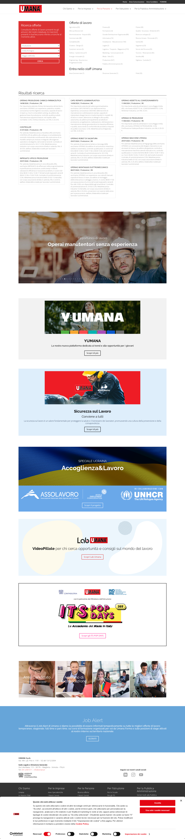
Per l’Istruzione (122, 9)
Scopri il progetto (92, 505)
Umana (21, 792)
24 (109, 278)
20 (101, 278)
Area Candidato (152, 2)
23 (107, 278)
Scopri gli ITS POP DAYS (93, 635)
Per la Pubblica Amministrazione (149, 9)
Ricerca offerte (83, 792)
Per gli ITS (111, 795)
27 (116, 278)
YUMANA (163, 2)
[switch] (70, 834)
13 (86, 278)
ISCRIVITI (92, 738)
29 (120, 278)
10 (79, 278)
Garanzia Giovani (111, 679)
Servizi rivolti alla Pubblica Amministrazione (147, 796)
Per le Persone (103, 9)
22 (105, 278)
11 (81, 278)
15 (90, 278)
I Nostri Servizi (53, 795)
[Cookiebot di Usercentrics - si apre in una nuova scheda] (16, 834)
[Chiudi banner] (181, 800)
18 (96, 278)
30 (122, 278)
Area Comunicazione (136, 2)
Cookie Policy (82, 824)
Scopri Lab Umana (92, 557)
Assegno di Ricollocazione (74, 679)
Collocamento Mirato (148, 678)
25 (111, 278)
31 (124, 278)
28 (118, 278)
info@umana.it (39, 770)
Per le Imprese (84, 9)
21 (103, 278)
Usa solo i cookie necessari (158, 810)
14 (88, 278)
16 (92, 278)
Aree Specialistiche (55, 792)
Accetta (157, 803)
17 (94, 278)
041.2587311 (27, 770)
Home (125, 2)
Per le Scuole (112, 792)
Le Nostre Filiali (24, 795)
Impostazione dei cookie (135, 834)
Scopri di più (92, 256)
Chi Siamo (67, 9)
